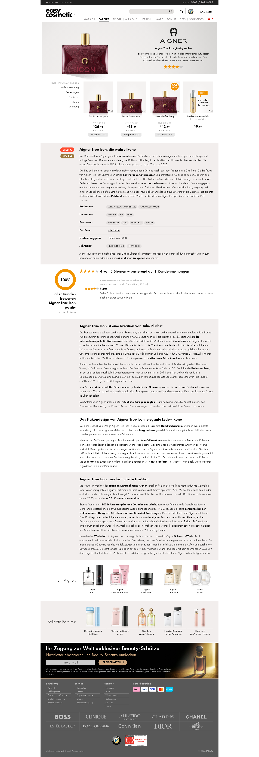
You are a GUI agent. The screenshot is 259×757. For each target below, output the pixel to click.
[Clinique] (96, 717)
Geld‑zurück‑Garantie (57, 695)
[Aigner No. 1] (93, 575)
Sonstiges (196, 19)
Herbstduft (134, 246)
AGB (108, 691)
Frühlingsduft (116, 246)
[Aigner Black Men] (146, 575)
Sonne (171, 19)
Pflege (117, 19)
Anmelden (206, 11)
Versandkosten (78, 751)
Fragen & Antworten (85, 695)
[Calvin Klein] (129, 726)
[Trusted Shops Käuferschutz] (190, 11)
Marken (89, 19)
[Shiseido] (129, 717)
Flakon (75, 101)
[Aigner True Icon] (85, 48)
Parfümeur (74, 97)
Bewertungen (72, 92)
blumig (67, 149)
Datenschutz (111, 699)
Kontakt (80, 691)
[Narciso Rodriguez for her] (120, 616)
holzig (67, 156)
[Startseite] (47, 2)
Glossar (80, 699)
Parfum (104, 19)
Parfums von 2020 (117, 238)
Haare (159, 19)
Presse (108, 706)
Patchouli (113, 222)
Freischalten (112, 662)
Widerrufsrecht (112, 695)
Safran (112, 214)
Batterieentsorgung (85, 702)
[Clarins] (163, 717)
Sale (210, 19)
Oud (125, 222)
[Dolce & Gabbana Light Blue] (93, 616)
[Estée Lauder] (62, 726)
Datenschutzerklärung (119, 669)
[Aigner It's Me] (200, 575)
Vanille (149, 222)
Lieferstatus (81, 687)
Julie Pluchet (114, 230)
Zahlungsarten (54, 691)
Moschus (136, 222)
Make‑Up (131, 19)
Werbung (74, 106)
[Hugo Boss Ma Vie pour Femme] (200, 616)
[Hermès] (196, 726)
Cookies (109, 702)
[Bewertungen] (173, 67)
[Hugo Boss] (62, 717)
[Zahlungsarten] (172, 689)
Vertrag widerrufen (56, 702)
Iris (121, 214)
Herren (146, 19)
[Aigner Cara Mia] (173, 575)
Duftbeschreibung (70, 87)
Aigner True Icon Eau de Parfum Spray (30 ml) (124, 284)
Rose (129, 214)
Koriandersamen (149, 206)
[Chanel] (196, 717)
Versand (51, 687)
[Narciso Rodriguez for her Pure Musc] (173, 616)
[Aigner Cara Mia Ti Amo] (120, 575)
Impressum (110, 687)
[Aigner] (173, 35)
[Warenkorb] (181, 11)
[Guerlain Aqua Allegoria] (146, 616)
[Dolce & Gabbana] (96, 726)
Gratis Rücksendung (56, 699)
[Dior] (163, 726)
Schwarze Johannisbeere (122, 206)
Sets (183, 19)
